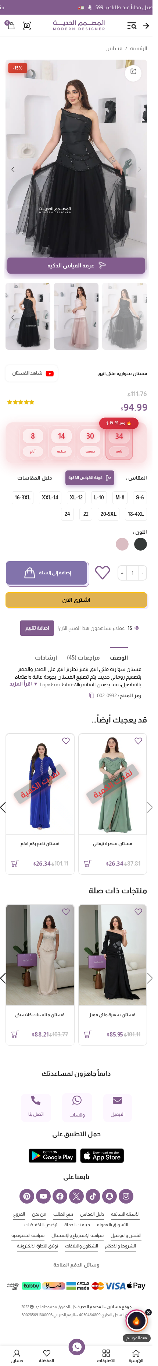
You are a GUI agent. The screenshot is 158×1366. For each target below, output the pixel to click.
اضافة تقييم (37, 617)
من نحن (39, 1203)
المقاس (137, 467)
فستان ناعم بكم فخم (40, 832)
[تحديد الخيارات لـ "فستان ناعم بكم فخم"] (15, 852)
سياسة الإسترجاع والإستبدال (77, 1224)
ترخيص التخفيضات (40, 1213)
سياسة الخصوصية (27, 1224)
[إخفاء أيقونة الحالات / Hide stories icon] (148, 1312)
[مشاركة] (133, 73)
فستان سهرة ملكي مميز (112, 1003)
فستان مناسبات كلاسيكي (40, 1003)
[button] (139, 165)
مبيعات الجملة (77, 1213)
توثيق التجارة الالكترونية (37, 1235)
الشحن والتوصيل (126, 1224)
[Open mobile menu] (131, 25)
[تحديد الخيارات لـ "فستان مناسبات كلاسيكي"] (15, 1023)
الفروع (19, 1203)
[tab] (114, 646)
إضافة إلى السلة (55, 561)
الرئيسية (138, 48)
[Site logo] (78, 25)
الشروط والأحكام (120, 1235)
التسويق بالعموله (112, 1213)
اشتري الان (76, 589)
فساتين (113, 48)
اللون (141, 521)
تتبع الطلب (63, 1203)
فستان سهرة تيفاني (112, 832)
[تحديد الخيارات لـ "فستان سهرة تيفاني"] (88, 852)
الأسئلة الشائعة (125, 1203)
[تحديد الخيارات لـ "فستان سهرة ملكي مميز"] (88, 1023)
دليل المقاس (92, 1203)
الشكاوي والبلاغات (81, 1235)
